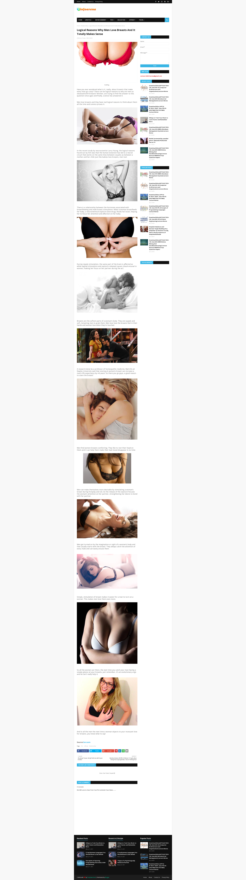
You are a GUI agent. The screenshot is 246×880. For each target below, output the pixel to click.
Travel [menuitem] (141, 20)
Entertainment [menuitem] (100, 20)
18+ (82, 746)
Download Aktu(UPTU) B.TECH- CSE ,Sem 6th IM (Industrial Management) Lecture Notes (159, 99)
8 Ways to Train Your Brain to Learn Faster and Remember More (158, 119)
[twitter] (159, 1)
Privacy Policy (99, 1)
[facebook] (156, 1)
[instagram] (162, 1)
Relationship (84, 26)
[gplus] (168, 1)
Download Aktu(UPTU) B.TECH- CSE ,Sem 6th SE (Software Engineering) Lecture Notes (159, 219)
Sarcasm (86, 742)
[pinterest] (165, 1)
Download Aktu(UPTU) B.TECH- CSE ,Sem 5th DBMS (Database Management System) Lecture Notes (159, 130)
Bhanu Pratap (82, 38)
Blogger (107, 877)
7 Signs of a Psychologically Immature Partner (126, 861)
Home (78, 1)
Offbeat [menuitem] (132, 20)
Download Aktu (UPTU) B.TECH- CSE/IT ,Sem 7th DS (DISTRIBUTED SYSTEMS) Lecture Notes (157, 109)
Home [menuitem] (80, 20)
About (84, 1)
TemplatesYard (91, 877)
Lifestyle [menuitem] (88, 20)
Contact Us (90, 1)
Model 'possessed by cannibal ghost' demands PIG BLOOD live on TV (158, 140)
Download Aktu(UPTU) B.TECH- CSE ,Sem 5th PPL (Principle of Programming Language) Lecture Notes (159, 209)
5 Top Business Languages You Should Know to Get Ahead (96, 853)
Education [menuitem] (121, 20)
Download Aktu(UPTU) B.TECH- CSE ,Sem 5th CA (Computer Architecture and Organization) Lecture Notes (159, 88)
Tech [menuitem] (111, 20)
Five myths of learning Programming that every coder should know (96, 862)
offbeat (86, 746)
